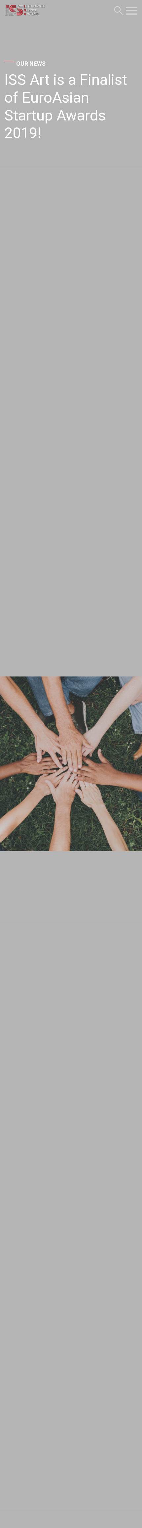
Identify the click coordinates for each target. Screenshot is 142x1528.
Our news (31, 64)
